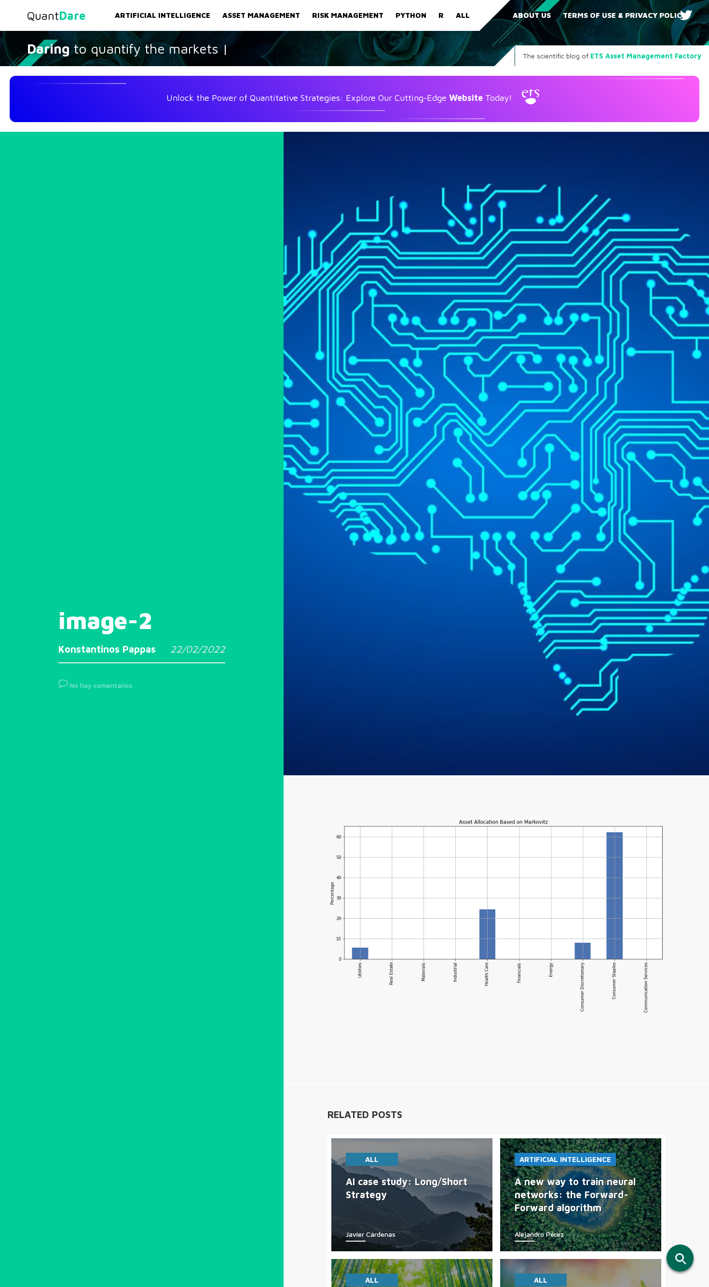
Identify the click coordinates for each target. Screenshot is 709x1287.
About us (532, 15)
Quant (56, 15)
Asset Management (261, 15)
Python (410, 15)
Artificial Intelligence (162, 15)
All (463, 15)
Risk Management (347, 15)
